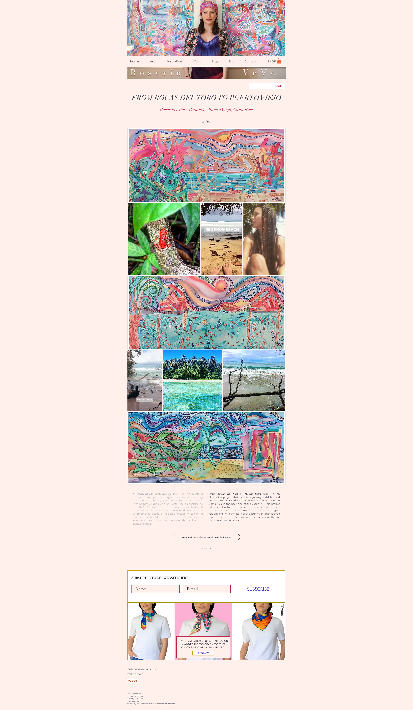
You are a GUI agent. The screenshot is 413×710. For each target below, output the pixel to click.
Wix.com (171, 703)
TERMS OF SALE (135, 674)
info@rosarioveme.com (145, 669)
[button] (152, 61)
